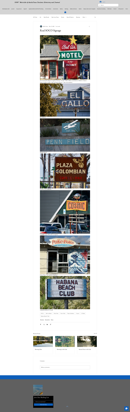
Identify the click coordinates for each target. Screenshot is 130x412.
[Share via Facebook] (40, 324)
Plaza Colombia (70, 313)
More (84, 17)
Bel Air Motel (49, 313)
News (52, 319)
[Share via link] (50, 324)
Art (40, 17)
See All (95, 333)
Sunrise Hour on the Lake (85, 349)
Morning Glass (38, 349)
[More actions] (89, 26)
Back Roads (46, 17)
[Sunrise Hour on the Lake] (87, 341)
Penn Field (63, 313)
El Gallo (83, 313)
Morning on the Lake (62, 349)
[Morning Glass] (43, 341)
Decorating (47, 319)
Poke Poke (56, 313)
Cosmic (77, 313)
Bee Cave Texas (55, 17)
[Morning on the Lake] (65, 341)
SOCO (42, 313)
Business (78, 17)
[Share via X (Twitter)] (44, 324)
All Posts (35, 17)
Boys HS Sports (70, 17)
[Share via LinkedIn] (47, 324)
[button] (65, 12)
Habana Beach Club (45, 316)
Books (62, 17)
